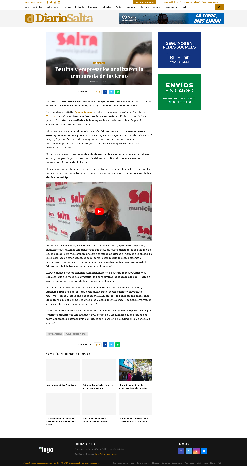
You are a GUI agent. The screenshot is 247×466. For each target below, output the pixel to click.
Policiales (106, 7)
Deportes (157, 7)
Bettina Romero (83, 112)
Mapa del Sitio (209, 463)
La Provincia (52, 7)
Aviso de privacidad (193, 463)
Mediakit (155, 463)
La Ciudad (37, 7)
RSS (219, 463)
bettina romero (55, 334)
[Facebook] (181, 451)
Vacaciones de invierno (75, 334)
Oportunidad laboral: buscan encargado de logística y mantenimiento (191, 2)
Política (119, 7)
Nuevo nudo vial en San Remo (61, 385)
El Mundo (79, 7)
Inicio (26, 7)
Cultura (186, 7)
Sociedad (92, 7)
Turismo (145, 7)
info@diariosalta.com (106, 454)
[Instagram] (196, 451)
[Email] (204, 451)
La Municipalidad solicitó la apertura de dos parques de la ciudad (61, 421)
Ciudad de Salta (99, 63)
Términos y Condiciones (172, 463)
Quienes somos (143, 463)
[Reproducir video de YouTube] (99, 211)
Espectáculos (172, 7)
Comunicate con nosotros (123, 463)
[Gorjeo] (189, 451)
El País (68, 7)
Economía (132, 7)
